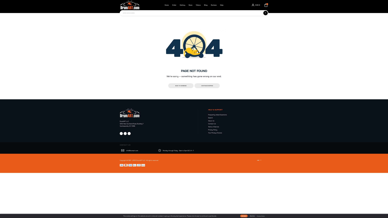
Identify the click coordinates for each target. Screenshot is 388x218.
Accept (244, 216)
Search (210, 118)
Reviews (214, 5)
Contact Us (212, 124)
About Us (211, 121)
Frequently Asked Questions (217, 115)
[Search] (265, 13)
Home (167, 5)
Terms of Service (213, 127)
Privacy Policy (212, 130)
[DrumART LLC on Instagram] (125, 133)
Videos (198, 5)
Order (174, 5)
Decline (252, 216)
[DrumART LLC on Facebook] (121, 133)
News (190, 5)
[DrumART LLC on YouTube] (129, 133)
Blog (205, 5)
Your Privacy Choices (215, 133)
